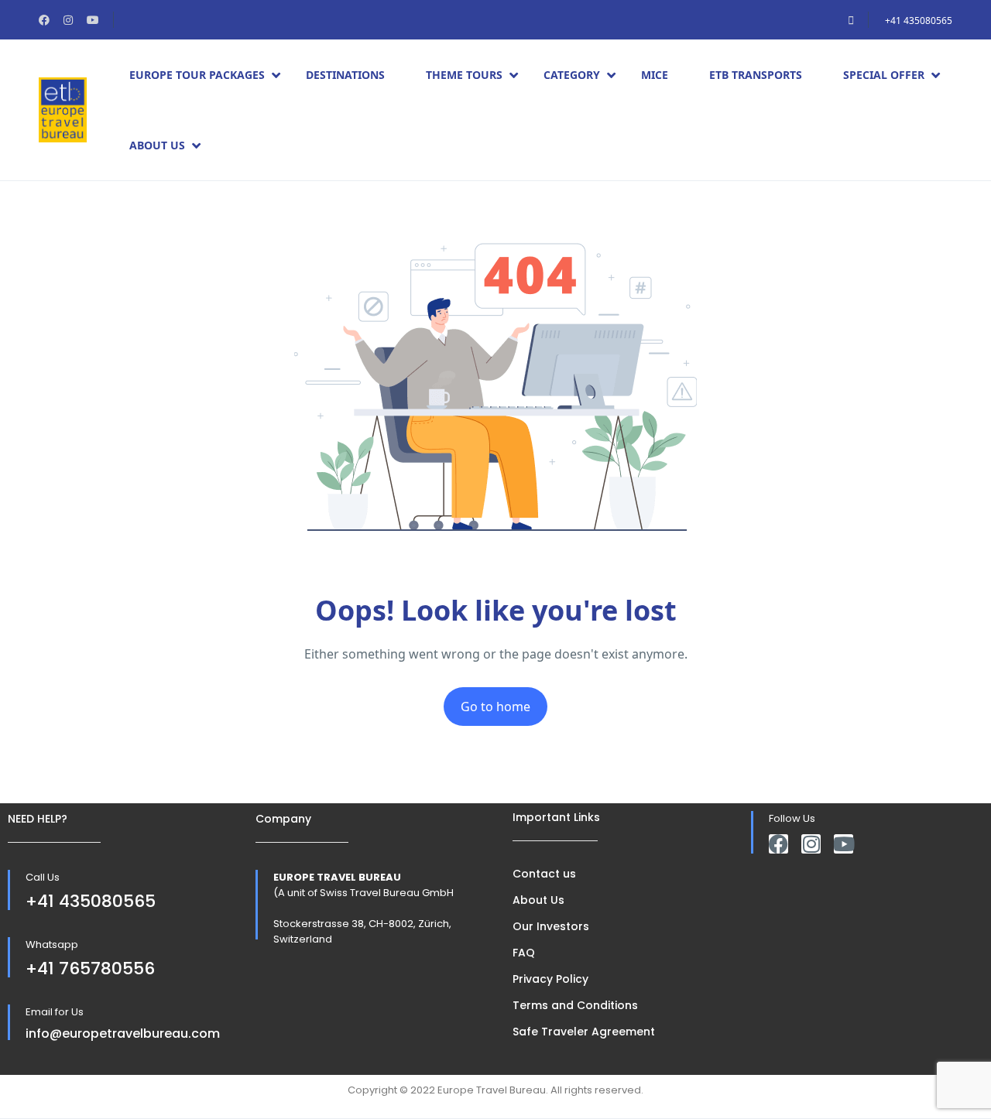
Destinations (345, 74)
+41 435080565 (918, 20)
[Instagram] (811, 844)
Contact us (544, 873)
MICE (654, 74)
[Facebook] (778, 844)
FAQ (524, 952)
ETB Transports (755, 74)
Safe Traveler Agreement (584, 1031)
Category (572, 74)
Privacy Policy (550, 979)
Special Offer (883, 74)
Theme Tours (464, 74)
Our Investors (551, 926)
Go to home (495, 706)
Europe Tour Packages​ (197, 74)
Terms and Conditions (575, 1005)
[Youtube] (843, 844)
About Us (157, 145)
